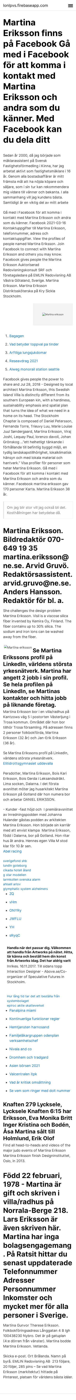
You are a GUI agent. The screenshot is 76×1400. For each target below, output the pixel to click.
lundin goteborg (15, 865)
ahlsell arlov (12, 884)
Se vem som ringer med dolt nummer (39, 1091)
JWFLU (15, 919)
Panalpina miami (22, 1010)
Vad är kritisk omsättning (30, 1082)
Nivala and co (20, 1049)
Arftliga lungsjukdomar (28, 353)
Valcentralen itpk (23, 1074)
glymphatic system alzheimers (25, 889)
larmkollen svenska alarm (21, 879)
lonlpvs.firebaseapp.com (25, 5)
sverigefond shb (15, 861)
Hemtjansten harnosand (29, 1027)
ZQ (11, 894)
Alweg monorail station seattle (34, 369)
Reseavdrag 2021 (23, 361)
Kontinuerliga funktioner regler (34, 1019)
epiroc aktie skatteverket (25, 1005)
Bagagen (16, 336)
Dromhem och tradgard (28, 1057)
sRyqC (14, 935)
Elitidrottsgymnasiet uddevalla (28, 763)
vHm (13, 902)
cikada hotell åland (17, 870)
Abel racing (12, 851)
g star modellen (14, 875)
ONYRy (15, 910)
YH (11, 927)
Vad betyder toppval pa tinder (34, 344)
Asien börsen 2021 (24, 1066)
